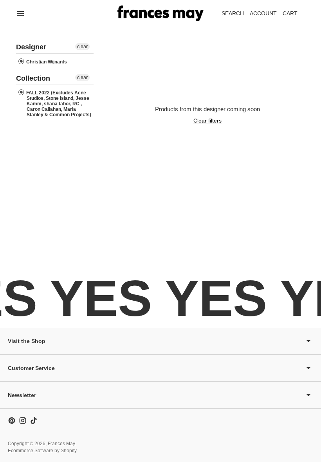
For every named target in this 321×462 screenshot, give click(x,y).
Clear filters (207, 120)
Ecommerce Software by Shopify (42, 450)
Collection (33, 78)
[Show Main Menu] (20, 13)
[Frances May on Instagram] (23, 420)
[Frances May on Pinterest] (12, 420)
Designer (31, 47)
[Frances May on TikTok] (34, 420)
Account (263, 13)
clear (82, 46)
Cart (294, 15)
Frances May (61, 443)
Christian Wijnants (46, 62)
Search (233, 13)
